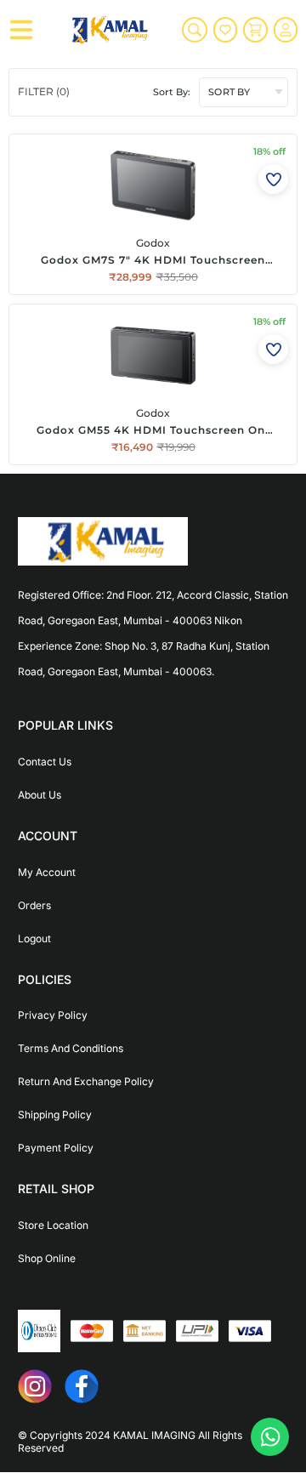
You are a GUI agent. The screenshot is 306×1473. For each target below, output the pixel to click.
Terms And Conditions (70, 1048)
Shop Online (47, 1258)
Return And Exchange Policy (86, 1081)
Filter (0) (44, 91)
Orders (34, 905)
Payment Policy (56, 1147)
